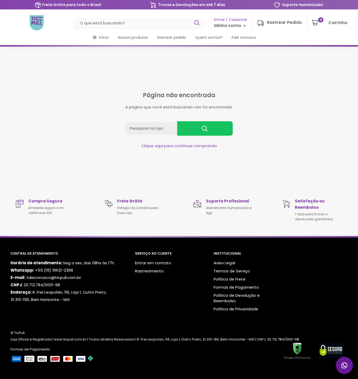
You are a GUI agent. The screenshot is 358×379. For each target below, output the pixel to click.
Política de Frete (230, 279)
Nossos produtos (133, 37)
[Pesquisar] (197, 23)
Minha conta (228, 26)
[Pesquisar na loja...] (205, 128)
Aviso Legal (224, 263)
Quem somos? (209, 37)
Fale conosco (244, 37)
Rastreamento (149, 271)
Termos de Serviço (232, 271)
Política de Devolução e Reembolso (237, 298)
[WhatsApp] (344, 365)
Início (104, 37)
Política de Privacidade (236, 309)
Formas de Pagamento (236, 287)
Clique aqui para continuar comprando (179, 146)
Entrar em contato (153, 263)
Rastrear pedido (171, 37)
